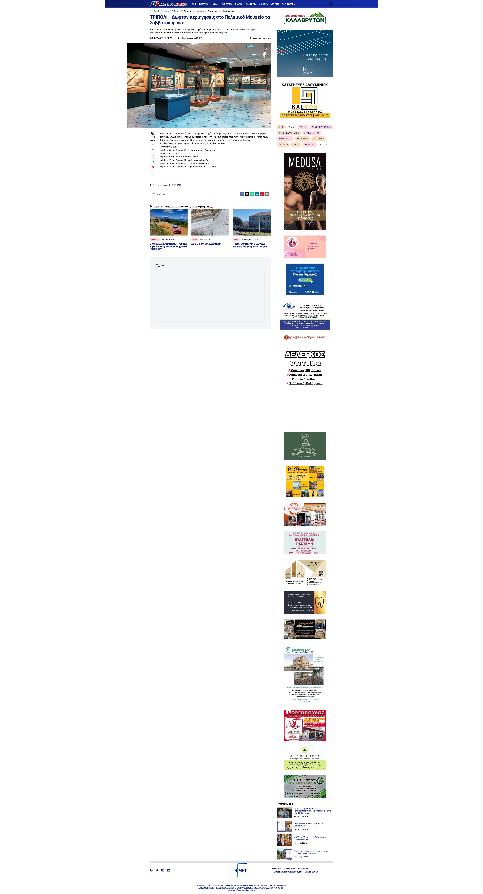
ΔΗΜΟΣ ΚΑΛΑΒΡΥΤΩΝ (289, 133)
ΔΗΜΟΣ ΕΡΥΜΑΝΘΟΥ (321, 127)
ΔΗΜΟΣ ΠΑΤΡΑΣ (311, 133)
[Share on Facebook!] (153, 144)
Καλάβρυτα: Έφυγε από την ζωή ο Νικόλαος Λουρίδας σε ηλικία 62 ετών (311, 852)
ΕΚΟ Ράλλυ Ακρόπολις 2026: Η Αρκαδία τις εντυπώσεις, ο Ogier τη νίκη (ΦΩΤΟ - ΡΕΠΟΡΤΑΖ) (168, 247)
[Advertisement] (305, 408)
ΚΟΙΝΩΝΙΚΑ (318, 139)
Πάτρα (296, 144)
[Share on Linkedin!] (153, 161)
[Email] (153, 173)
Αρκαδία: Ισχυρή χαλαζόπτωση (206, 244)
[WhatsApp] (153, 156)
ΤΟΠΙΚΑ (323, 144)
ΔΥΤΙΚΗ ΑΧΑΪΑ (285, 139)
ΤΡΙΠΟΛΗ (175, 11)
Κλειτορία (283, 144)
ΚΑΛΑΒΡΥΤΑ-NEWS (163, 38)
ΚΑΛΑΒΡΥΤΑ (302, 139)
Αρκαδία (166, 11)
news (195, 239)
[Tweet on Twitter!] (153, 150)
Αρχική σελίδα (155, 11)
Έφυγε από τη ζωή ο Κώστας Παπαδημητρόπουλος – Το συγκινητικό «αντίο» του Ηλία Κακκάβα (313, 810)
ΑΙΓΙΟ (281, 127)
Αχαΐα (291, 127)
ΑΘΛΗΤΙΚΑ (155, 239)
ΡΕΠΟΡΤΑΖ (309, 144)
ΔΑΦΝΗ (303, 127)
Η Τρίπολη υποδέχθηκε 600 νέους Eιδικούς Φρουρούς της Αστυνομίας (250, 245)
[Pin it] (153, 167)
